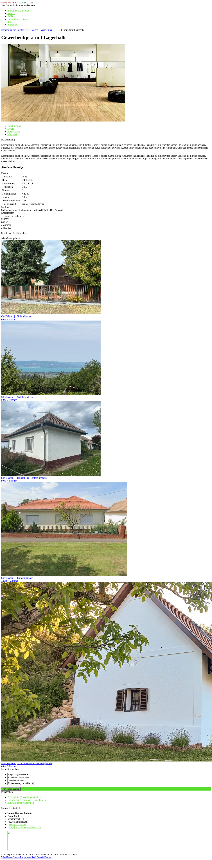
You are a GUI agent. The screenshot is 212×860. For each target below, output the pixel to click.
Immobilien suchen (10, 789)
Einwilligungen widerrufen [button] (20, 802)
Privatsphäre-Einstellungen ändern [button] (24, 797)
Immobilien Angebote (18, 10)
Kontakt (11, 13)
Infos (9, 22)
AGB (10, 16)
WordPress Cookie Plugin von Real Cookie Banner (26, 857)
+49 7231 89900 (17, 824)
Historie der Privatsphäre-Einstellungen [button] (26, 800)
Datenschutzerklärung (18, 19)
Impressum (12, 24)
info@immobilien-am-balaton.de (25, 827)
